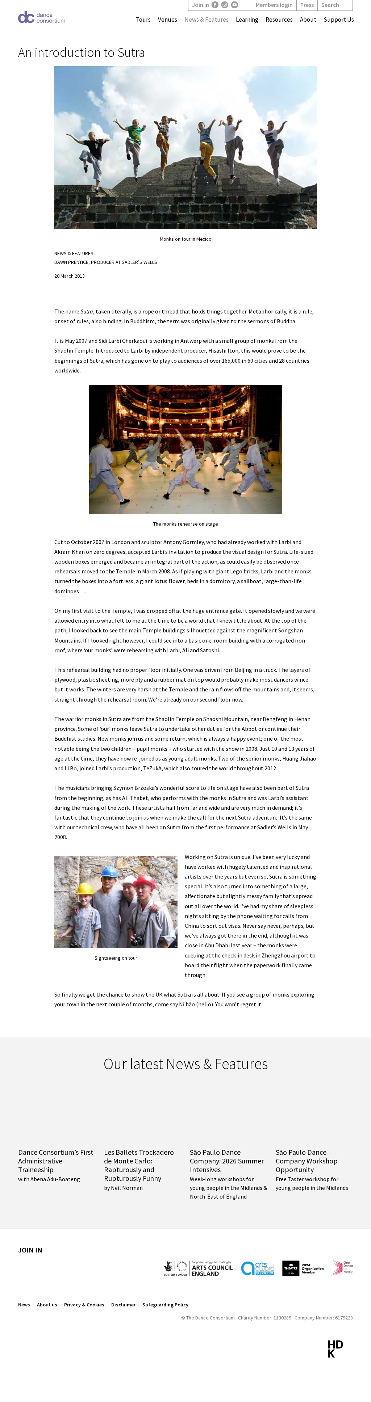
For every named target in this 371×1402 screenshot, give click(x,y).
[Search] (345, 5)
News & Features (206, 20)
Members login (274, 4)
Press (307, 4)
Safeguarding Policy (165, 1304)
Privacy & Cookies (84, 1304)
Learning (247, 20)
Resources (279, 20)
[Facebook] (215, 5)
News (24, 1304)
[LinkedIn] (244, 5)
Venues (167, 20)
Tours (143, 20)
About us (47, 1304)
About (308, 20)
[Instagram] (225, 5)
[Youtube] (234, 5)
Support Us (339, 20)
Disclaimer (123, 1304)
